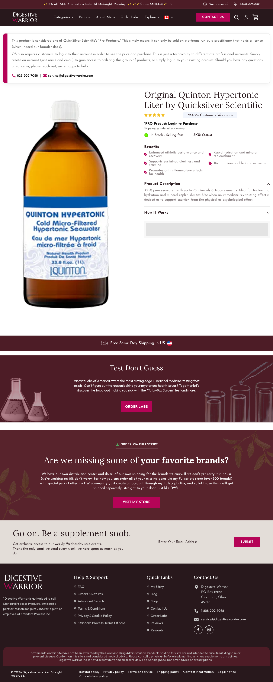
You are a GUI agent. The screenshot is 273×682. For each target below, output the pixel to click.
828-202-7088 (27, 75)
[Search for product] (237, 17)
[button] (155, 115)
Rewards (157, 630)
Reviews (157, 623)
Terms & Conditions (92, 608)
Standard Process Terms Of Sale (101, 623)
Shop (154, 601)
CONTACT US (213, 17)
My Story (157, 586)
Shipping (150, 128)
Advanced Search (91, 601)
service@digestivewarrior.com (70, 75)
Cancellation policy (93, 676)
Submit (247, 541)
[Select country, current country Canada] (169, 17)
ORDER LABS (136, 406)
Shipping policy (168, 671)
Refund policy (89, 671)
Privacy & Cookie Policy (95, 615)
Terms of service (140, 671)
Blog (154, 594)
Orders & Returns (90, 594)
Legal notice (227, 671)
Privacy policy (113, 671)
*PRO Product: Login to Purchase (171, 124)
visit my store (137, 502)
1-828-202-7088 (250, 4)
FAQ (81, 586)
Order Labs (159, 615)
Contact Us (159, 608)
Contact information (198, 671)
